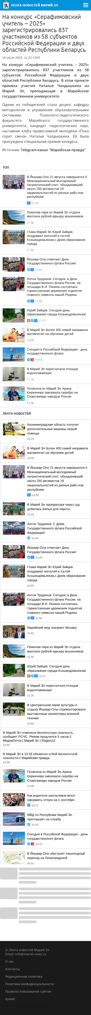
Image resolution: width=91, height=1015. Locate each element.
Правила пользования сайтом (28, 991)
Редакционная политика (23, 976)
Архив (10, 999)
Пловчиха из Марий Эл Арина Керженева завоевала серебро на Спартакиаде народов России (52, 392)
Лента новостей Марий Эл (25, 1006)
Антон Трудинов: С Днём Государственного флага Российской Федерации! (54, 528)
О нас (9, 961)
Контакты (12, 969)
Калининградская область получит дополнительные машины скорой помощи (53, 429)
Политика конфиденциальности (29, 984)
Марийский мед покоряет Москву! (52, 627)
